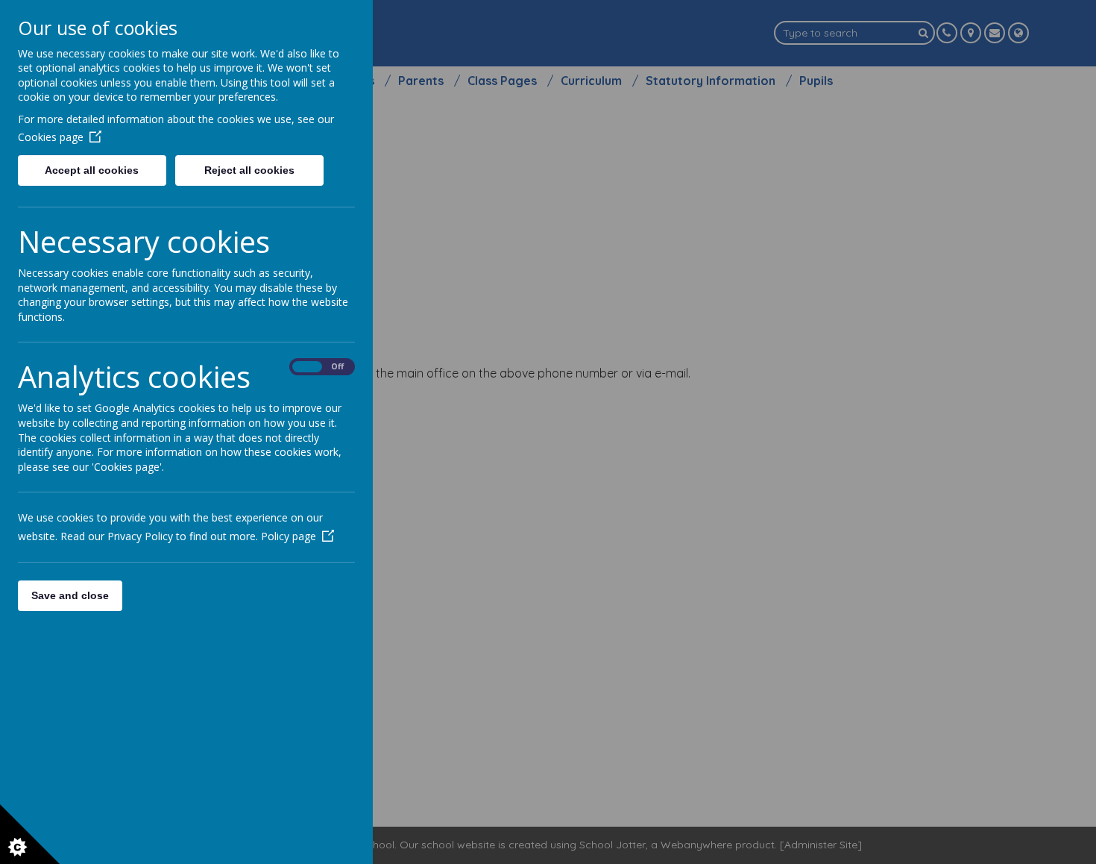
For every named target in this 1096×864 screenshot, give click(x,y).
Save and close (70, 595)
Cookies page (51, 137)
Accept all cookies (92, 170)
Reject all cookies (249, 170)
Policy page (288, 536)
